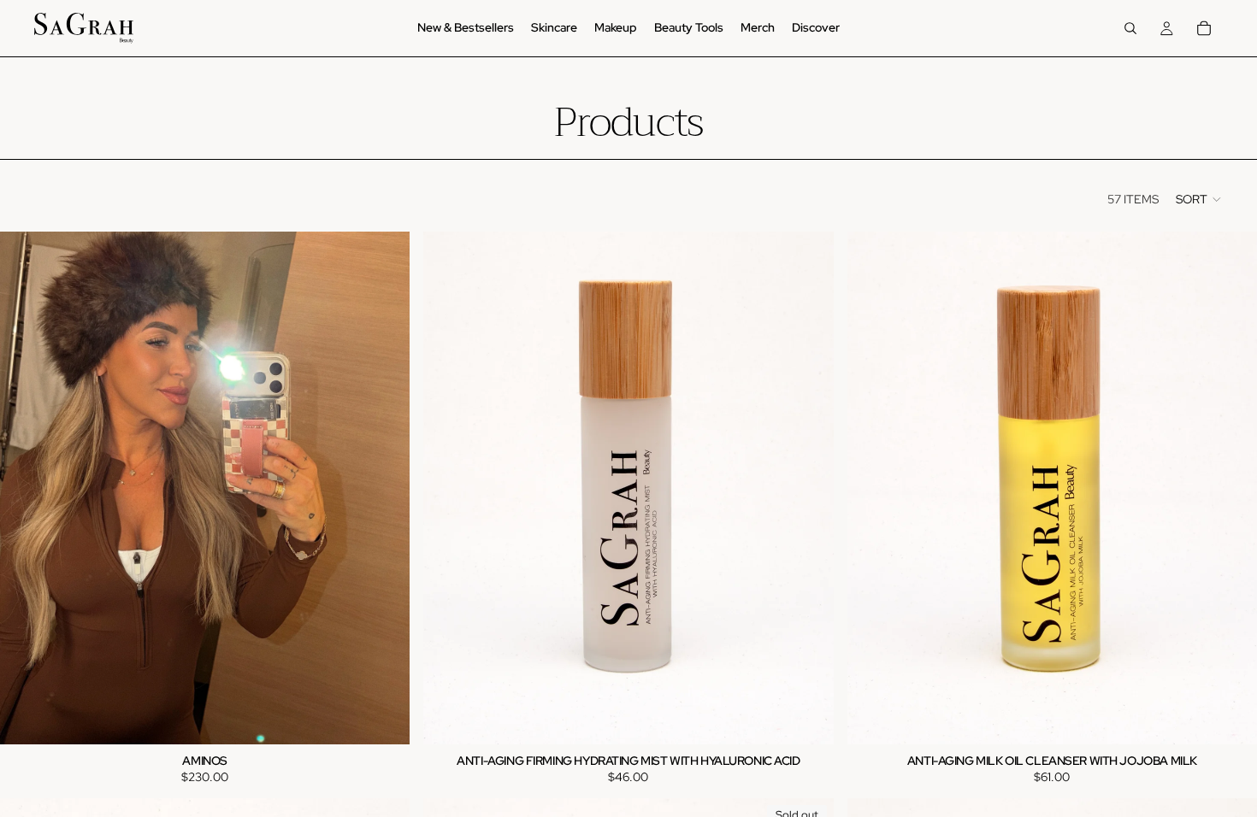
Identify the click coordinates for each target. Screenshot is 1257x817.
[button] (1199, 199)
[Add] (384, 717)
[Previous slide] (449, 488)
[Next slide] (808, 488)
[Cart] (1204, 28)
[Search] (1130, 28)
